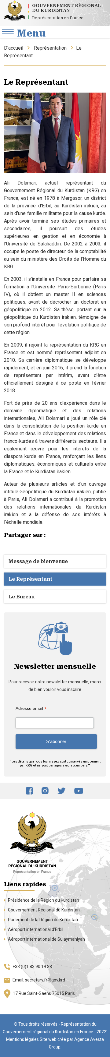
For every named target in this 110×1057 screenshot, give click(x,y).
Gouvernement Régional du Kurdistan (43, 909)
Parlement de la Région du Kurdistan (42, 919)
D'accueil (13, 48)
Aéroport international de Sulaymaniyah (46, 939)
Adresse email (31, 708)
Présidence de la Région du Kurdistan (43, 900)
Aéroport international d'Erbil (35, 929)
